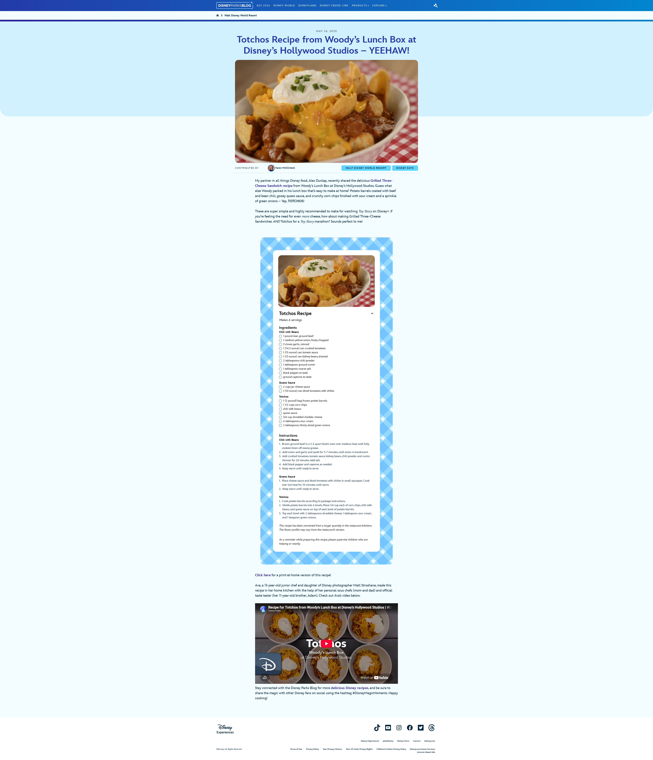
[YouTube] (388, 727)
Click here (263, 575)
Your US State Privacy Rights (359, 749)
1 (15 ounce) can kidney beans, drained (305, 356)
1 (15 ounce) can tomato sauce (300, 352)
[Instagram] (399, 727)
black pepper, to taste (295, 373)
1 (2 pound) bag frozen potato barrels (305, 400)
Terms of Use (296, 749)
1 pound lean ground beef (298, 336)
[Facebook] (409, 727)
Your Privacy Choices (332, 749)
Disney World (284, 5)
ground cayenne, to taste (297, 377)
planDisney (388, 741)
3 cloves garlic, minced (296, 344)
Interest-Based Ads (426, 752)
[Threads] (431, 727)
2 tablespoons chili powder (299, 360)
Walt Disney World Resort (240, 16)
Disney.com (429, 741)
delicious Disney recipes (349, 688)
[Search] (436, 5)
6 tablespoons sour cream (298, 421)
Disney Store (403, 741)
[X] (420, 727)
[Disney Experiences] (225, 729)
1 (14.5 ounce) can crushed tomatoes (304, 348)
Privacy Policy (312, 749)
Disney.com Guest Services (422, 749)
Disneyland (307, 5)
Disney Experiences (370, 741)
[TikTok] (377, 727)
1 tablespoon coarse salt (297, 368)
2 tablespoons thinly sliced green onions (306, 425)
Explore (378, 5)
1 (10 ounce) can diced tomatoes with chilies (308, 391)
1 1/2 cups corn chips (295, 405)
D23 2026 (263, 5)
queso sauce (290, 413)
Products (359, 5)
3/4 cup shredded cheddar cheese (302, 417)
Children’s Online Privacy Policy (391, 749)
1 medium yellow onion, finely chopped (306, 340)
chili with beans (292, 409)
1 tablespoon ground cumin (299, 364)
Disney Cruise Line (334, 5)
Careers (417, 741)
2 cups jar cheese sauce (296, 387)
